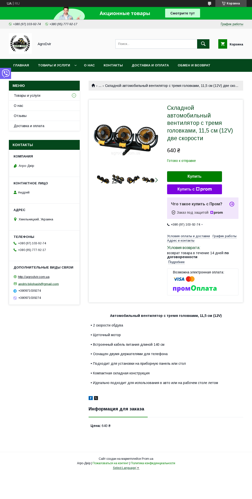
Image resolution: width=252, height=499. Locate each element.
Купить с (186, 189)
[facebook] (91, 399)
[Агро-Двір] (20, 53)
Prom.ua (147, 459)
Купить (195, 176)
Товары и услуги (54, 65)
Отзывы (20, 116)
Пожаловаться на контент (110, 463)
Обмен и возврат (194, 65)
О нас (89, 65)
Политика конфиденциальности (153, 463)
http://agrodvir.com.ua (33, 277)
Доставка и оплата (150, 65)
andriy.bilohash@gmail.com (38, 284)
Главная (21, 65)
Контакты (113, 65)
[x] (96, 399)
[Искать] (203, 44)
